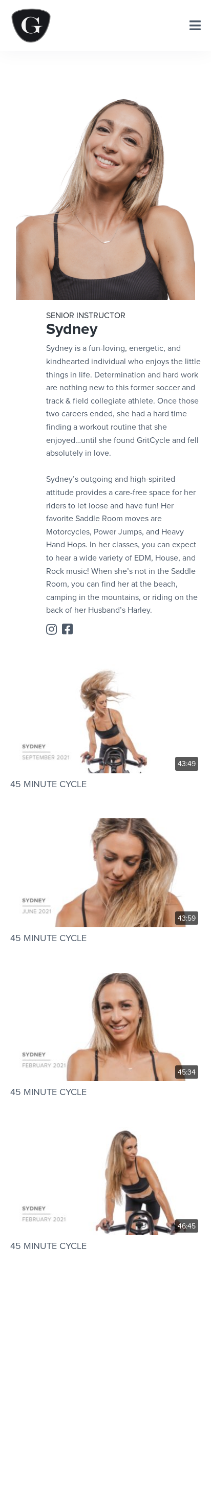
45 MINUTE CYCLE (48, 783)
